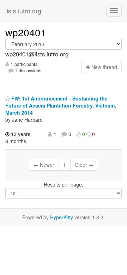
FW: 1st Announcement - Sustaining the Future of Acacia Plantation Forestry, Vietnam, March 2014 (60, 105)
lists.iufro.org (23, 10)
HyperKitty (61, 217)
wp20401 (25, 32)
